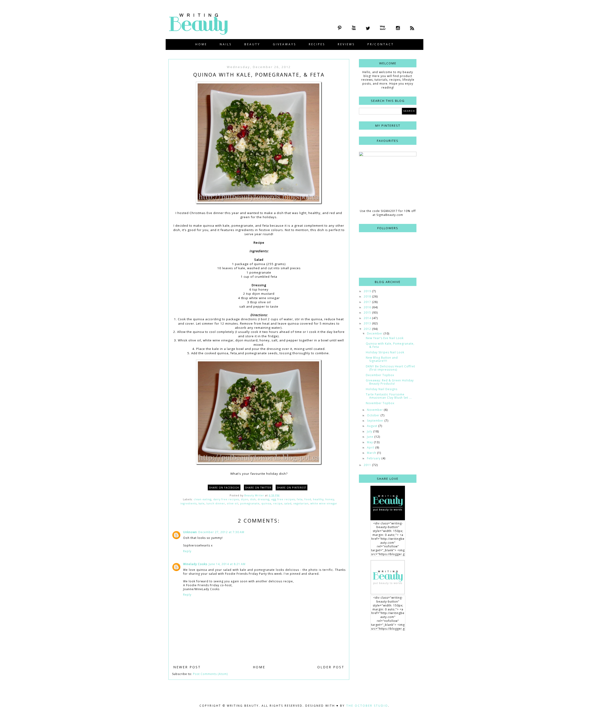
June (370, 437)
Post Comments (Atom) (210, 674)
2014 (368, 318)
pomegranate (250, 503)
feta (300, 499)
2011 (368, 465)
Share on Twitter (258, 487)
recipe (278, 503)
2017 (368, 302)
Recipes (317, 44)
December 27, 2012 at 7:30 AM (221, 532)
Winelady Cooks (195, 564)
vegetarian (301, 503)
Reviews (346, 44)
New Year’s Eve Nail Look (385, 338)
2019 (368, 291)
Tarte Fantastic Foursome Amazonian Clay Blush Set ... (389, 396)
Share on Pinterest (291, 487)
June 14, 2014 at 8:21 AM (227, 564)
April (371, 447)
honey (329, 499)
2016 (368, 307)
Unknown (190, 532)
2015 (368, 312)
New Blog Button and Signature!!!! (382, 359)
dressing (263, 499)
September (375, 421)
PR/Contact (380, 44)
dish (253, 499)
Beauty (252, 44)
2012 (368, 329)
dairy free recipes (226, 499)
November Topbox (380, 403)
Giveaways (284, 44)
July (370, 431)
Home (201, 44)
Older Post (330, 667)
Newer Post (187, 667)
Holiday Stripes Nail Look (385, 352)
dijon (244, 499)
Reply (187, 551)
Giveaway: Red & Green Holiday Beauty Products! (390, 382)
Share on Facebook (224, 487)
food (307, 499)
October (374, 415)
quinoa (266, 503)
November (375, 410)
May (370, 442)
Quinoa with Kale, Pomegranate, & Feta (390, 345)
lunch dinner (215, 503)
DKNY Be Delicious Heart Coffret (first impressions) (390, 368)
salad (288, 503)
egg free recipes (283, 499)
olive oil (232, 503)
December (375, 333)
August (372, 426)
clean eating (202, 499)
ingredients (188, 503)
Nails (226, 44)
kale (202, 503)
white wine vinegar (323, 503)
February (374, 458)
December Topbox (380, 375)
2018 (368, 296)
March (372, 453)
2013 (368, 323)
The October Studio (367, 706)
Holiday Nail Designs (381, 389)
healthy (318, 499)
